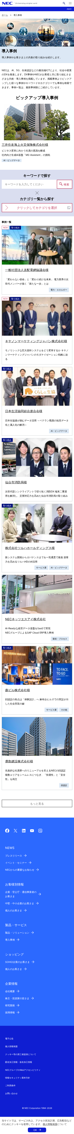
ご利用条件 (10, 1085)
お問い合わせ (11, 1093)
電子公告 (9, 1038)
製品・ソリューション (17, 932)
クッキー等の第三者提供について (20, 1054)
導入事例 (10, 939)
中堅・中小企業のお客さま (19, 903)
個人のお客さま (13, 910)
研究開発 (10, 1005)
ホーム (5, 15)
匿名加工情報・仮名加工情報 (18, 1062)
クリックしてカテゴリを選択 (37, 208)
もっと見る (37, 803)
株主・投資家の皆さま (17, 998)
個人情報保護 (50, 1124)
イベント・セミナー (16, 862)
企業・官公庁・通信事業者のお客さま (20, 894)
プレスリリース (13, 855)
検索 (66, 184)
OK (35, 1129)
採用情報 (10, 1012)
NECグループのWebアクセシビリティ (22, 1070)
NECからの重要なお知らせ (19, 869)
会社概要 (10, 991)
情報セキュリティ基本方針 (17, 1077)
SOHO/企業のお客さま (17, 961)
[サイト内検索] (64, 3)
